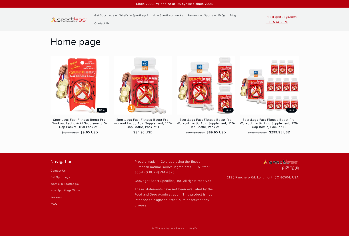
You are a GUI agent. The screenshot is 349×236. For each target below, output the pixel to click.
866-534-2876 (277, 22)
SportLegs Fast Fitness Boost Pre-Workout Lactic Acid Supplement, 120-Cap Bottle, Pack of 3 (206, 123)
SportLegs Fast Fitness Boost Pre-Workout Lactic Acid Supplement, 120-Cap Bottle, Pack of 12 (269, 123)
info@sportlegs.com (281, 17)
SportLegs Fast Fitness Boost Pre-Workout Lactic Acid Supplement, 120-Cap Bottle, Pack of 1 (143, 123)
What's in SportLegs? (65, 184)
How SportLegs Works (66, 190)
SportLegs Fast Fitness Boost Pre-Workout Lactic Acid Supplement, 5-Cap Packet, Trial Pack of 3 (79, 123)
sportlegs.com (168, 228)
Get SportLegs (60, 177)
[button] (104, 15)
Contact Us (58, 170)
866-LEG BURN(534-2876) (155, 172)
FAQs (54, 203)
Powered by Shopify (186, 228)
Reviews (56, 197)
